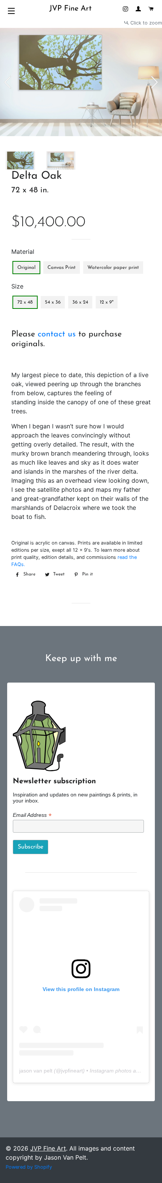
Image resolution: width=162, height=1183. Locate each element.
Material (22, 251)
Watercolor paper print (113, 267)
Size (17, 286)
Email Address (32, 815)
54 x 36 (53, 302)
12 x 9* (106, 302)
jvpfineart (72, 1071)
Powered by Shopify (29, 1167)
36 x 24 (80, 302)
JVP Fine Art (70, 8)
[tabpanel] (81, 82)
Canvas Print (61, 267)
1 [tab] (27, 148)
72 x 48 (25, 302)
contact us (57, 334)
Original (26, 267)
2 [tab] (32, 148)
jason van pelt (35, 1071)
